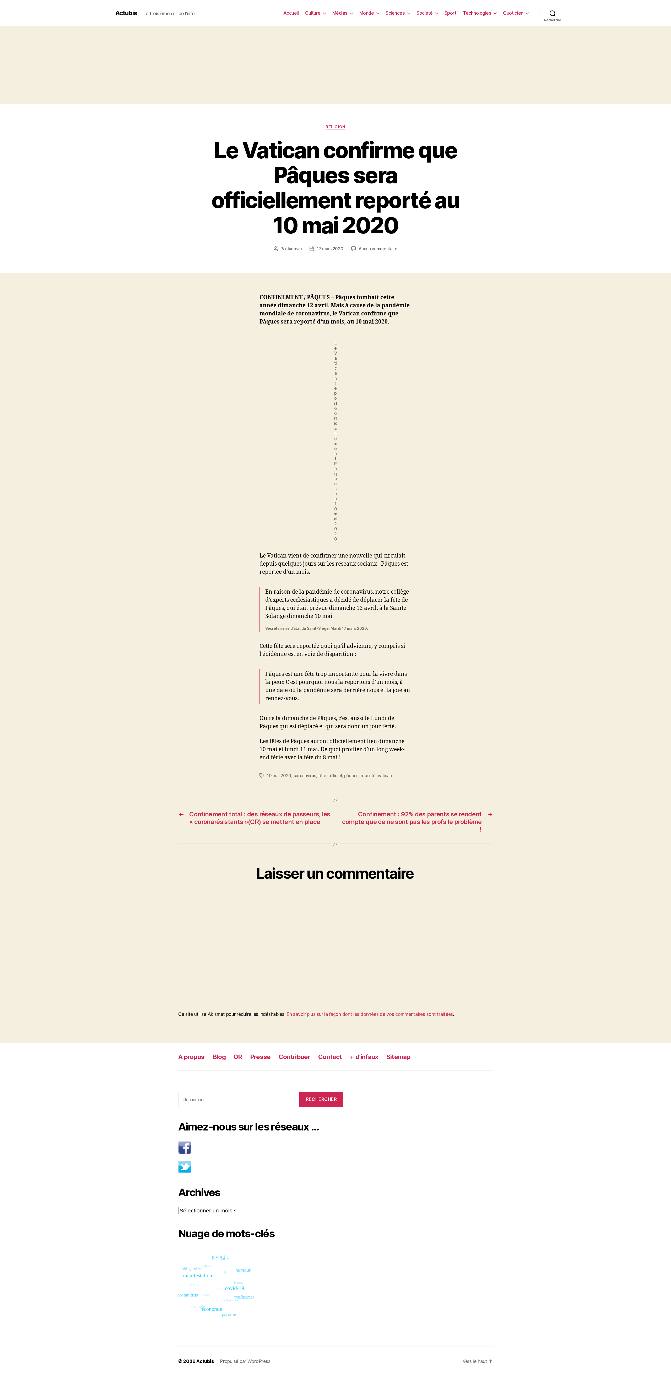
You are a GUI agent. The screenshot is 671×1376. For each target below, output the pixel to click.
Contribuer (294, 1057)
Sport (451, 13)
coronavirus (305, 775)
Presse (260, 1057)
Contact (330, 1057)
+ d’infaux (364, 1057)
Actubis (126, 13)
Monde (366, 13)
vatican (385, 775)
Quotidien (513, 13)
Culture (313, 13)
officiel (335, 775)
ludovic (295, 248)
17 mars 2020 (330, 248)
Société (424, 13)
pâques (351, 775)
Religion (335, 127)
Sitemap (398, 1057)
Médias (340, 13)
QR (238, 1057)
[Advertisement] (335, 65)
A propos (191, 1057)
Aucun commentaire (378, 248)
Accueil (291, 13)
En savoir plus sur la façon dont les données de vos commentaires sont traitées (369, 1014)
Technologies (477, 13)
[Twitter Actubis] (260, 1167)
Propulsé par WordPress (245, 1361)
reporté (368, 775)
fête (322, 775)
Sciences (395, 13)
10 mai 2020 (279, 775)
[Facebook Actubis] (260, 1147)
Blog (219, 1057)
